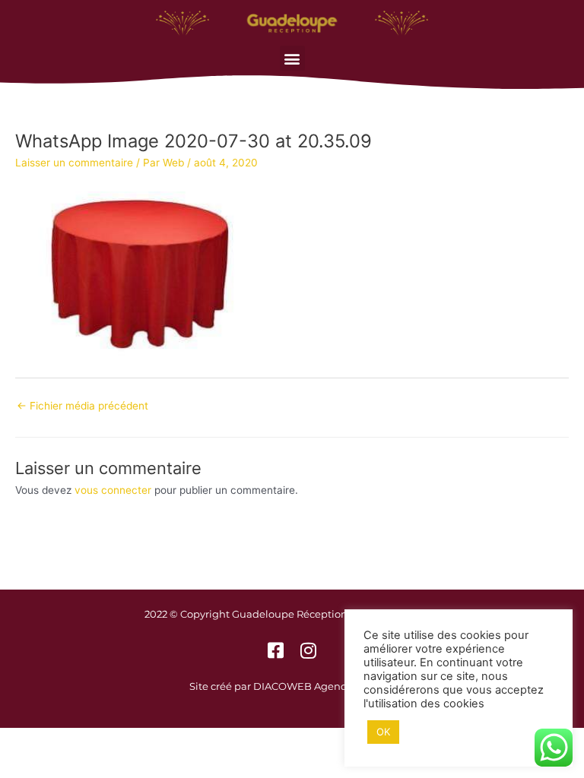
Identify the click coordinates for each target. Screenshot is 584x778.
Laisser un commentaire (74, 163)
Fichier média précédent (82, 406)
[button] (292, 58)
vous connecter (113, 490)
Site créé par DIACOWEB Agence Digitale (292, 686)
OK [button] (383, 732)
